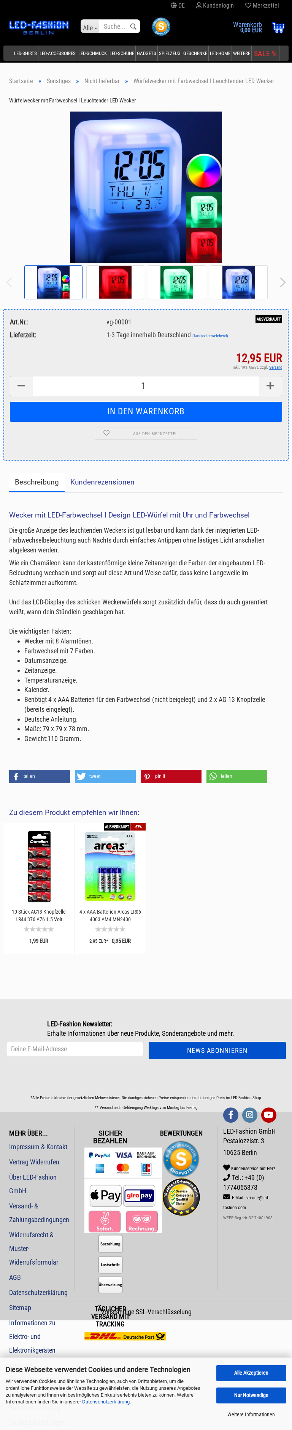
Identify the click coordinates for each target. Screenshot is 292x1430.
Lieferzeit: (23, 335)
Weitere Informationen (251, 1414)
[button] (39, 776)
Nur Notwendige (251, 1395)
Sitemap (20, 1308)
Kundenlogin (218, 5)
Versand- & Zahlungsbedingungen (39, 1213)
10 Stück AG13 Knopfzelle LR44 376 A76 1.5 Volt (39, 915)
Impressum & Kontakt (38, 1147)
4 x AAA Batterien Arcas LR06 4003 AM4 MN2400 (110, 915)
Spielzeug (170, 53)
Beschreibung (37, 482)
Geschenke (195, 53)
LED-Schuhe (122, 53)
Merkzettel (265, 5)
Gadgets (146, 53)
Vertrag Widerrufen (34, 1162)
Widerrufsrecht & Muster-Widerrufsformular (33, 1248)
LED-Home (220, 53)
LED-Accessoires (58, 53)
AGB (15, 1277)
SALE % (265, 53)
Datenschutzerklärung (106, 1402)
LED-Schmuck (92, 53)
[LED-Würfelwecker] (146, 187)
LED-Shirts (25, 53)
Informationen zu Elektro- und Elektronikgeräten (32, 1336)
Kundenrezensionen (102, 482)
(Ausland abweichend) (210, 336)
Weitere (241, 53)
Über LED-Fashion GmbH (33, 1184)
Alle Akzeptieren (251, 1373)
